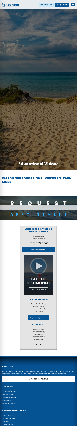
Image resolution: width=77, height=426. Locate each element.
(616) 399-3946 (62, 5)
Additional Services (8, 403)
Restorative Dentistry (38, 309)
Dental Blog (38, 339)
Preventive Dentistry (38, 304)
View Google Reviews (38, 249)
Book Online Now (47, 5)
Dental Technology (38, 332)
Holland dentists (60, 374)
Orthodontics (38, 311)
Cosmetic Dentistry (38, 306)
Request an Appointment (38, 318)
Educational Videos (38, 337)
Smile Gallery (38, 334)
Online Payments (39, 329)
